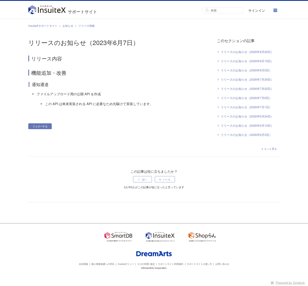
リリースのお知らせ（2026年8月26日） (247, 52)
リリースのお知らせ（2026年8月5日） (246, 70)
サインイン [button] (256, 10)
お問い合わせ (222, 263)
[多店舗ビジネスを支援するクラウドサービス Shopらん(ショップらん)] (202, 237)
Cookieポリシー (126, 263)
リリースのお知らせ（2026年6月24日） (247, 116)
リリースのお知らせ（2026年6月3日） (246, 135)
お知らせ (67, 26)
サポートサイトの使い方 (199, 263)
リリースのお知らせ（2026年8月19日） (247, 61)
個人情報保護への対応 (102, 263)
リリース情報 (86, 26)
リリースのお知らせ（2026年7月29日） (247, 79)
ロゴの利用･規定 (146, 263)
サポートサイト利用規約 (170, 263)
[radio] (142, 179)
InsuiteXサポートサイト (42, 26)
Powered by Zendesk (290, 283)
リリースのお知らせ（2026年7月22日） (247, 88)
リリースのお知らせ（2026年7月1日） (246, 107)
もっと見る (270, 148)
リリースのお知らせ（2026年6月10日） (247, 125)
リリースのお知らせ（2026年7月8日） (246, 98)
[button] (275, 10)
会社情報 (83, 263)
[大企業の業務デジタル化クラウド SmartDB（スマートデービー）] (118, 237)
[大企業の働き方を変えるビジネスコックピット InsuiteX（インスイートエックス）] (160, 237)
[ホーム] (48, 10)
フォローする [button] (40, 126)
